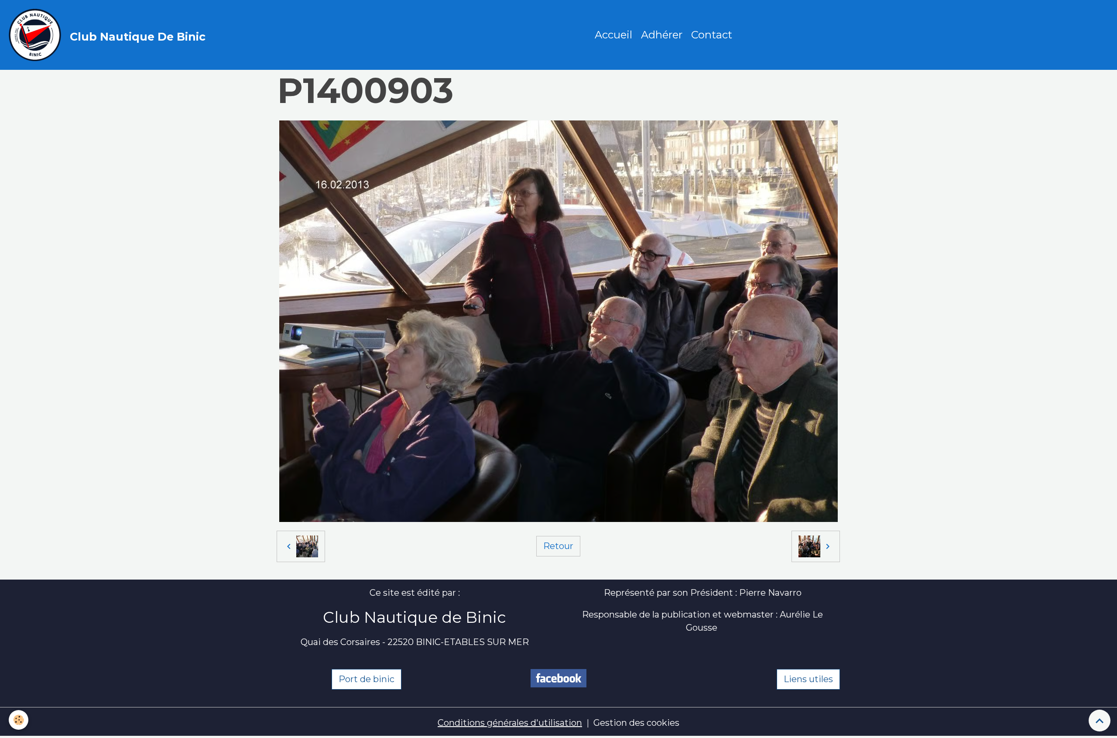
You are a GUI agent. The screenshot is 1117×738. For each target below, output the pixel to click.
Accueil (613, 34)
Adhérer (661, 34)
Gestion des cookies (636, 722)
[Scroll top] (1099, 720)
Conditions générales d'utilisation (510, 722)
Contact (711, 34)
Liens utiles (808, 679)
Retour (558, 546)
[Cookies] (18, 720)
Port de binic (366, 679)
